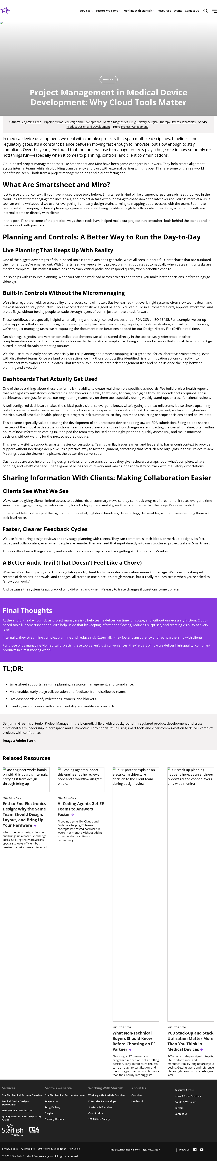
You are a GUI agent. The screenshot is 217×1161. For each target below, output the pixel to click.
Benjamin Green (31, 122)
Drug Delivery (138, 122)
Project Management (134, 127)
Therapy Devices (170, 122)
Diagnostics (120, 122)
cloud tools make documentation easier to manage (127, 572)
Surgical (153, 122)
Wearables (189, 122)
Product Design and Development (79, 122)
